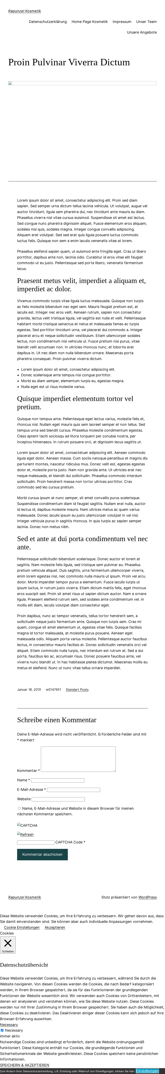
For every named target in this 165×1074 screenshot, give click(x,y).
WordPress (147, 897)
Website (24, 799)
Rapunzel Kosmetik (24, 11)
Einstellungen (147, 1071)
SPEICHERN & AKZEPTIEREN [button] (24, 1065)
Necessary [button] (9, 1025)
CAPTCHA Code (68, 842)
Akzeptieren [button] (55, 927)
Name (23, 780)
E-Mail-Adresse (31, 789)
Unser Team (146, 21)
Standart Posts (77, 689)
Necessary (14, 1030)
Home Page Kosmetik (90, 21)
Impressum (122, 21)
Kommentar (28, 770)
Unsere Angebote (142, 32)
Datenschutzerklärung (48, 21)
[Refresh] (25, 834)
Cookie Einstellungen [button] (22, 927)
